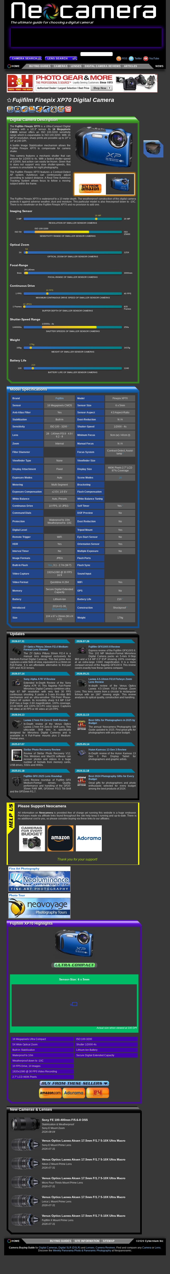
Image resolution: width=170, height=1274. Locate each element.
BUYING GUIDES (60, 1241)
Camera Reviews (105, 1247)
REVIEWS (102, 66)
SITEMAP (109, 1241)
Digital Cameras (48, 1247)
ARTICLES (131, 66)
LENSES (76, 66)
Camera (146, 1247)
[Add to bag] (9, 100)
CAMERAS (61, 66)
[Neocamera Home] (83, 12)
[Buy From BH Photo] (97, 1092)
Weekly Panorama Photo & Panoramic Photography (82, 1250)
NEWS (159, 66)
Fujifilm (60, 398)
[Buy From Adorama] (73, 1092)
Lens (157, 1247)
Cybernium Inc (154, 1241)
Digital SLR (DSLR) (69, 1247)
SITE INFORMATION (87, 1241)
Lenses (90, 1247)
